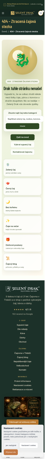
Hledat (22, 126)
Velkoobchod (22, 365)
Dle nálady (22, 329)
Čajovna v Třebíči (22, 353)
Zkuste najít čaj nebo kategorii (22, 113)
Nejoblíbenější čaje (22, 361)
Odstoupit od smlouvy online (22, 422)
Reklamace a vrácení (22, 389)
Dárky (22, 337)
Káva (22, 333)
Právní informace (22, 381)
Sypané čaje (22, 325)
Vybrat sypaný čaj (22, 144)
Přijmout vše (11, 452)
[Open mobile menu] (3, 13)
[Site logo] (23, 13)
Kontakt (22, 370)
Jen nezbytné (11, 445)
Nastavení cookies (22, 385)
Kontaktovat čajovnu (22, 152)
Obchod (22, 342)
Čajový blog (22, 357)
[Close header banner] (42, 5)
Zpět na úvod (22, 137)
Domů (4, 31)
